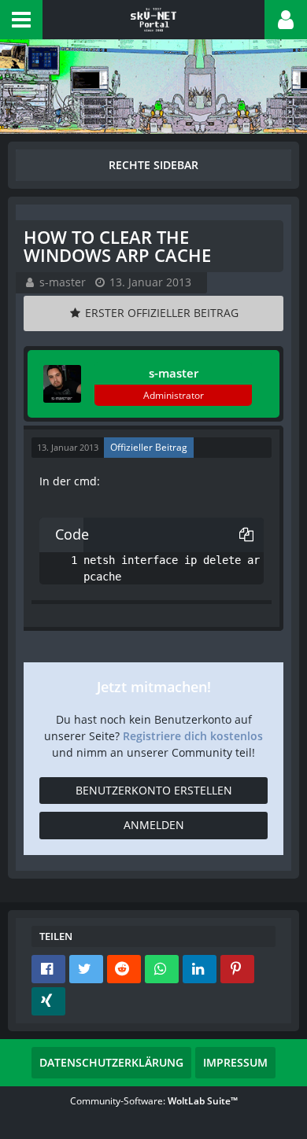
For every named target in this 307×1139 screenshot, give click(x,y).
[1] (58, 560)
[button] (21, 19)
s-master (62, 282)
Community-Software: (154, 1101)
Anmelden (154, 824)
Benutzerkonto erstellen (154, 790)
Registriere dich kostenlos (193, 735)
